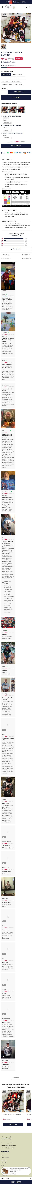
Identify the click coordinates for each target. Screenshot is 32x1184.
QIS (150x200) (21, 77)
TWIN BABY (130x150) (7, 84)
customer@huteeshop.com (8, 1161)
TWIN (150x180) (18, 84)
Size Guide (3, 1173)
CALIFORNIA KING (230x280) (8, 77)
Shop (2, 1168)
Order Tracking (5, 1171)
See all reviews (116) (16, 235)
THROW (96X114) (8, 71)
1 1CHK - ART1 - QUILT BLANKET (12, 116)
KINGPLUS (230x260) (17, 74)
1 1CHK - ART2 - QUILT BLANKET (12, 125)
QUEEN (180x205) (16, 81)
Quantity (3, 88)
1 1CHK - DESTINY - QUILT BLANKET (13, 133)
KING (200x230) (5, 81)
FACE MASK (4, 1176)
